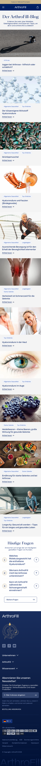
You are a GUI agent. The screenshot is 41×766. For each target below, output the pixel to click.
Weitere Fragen (12, 599)
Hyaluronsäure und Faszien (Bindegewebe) (15, 201)
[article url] (20, 43)
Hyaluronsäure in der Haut (14, 342)
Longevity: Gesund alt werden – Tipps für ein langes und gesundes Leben (20, 526)
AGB (20, 740)
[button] (3, 7)
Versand (5, 743)
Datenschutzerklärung (9, 740)
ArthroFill (14, 752)
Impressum (35, 743)
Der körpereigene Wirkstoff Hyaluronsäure (15, 112)
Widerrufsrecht (7, 746)
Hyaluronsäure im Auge (13, 385)
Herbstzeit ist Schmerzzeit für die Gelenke (18, 297)
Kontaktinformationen (19, 743)
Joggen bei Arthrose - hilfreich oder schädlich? (18, 65)
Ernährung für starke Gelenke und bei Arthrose (19, 477)
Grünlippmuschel (10, 156)
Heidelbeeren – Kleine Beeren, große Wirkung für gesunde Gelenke (19, 430)
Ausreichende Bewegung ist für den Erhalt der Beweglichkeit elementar (19, 248)
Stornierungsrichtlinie (31, 740)
